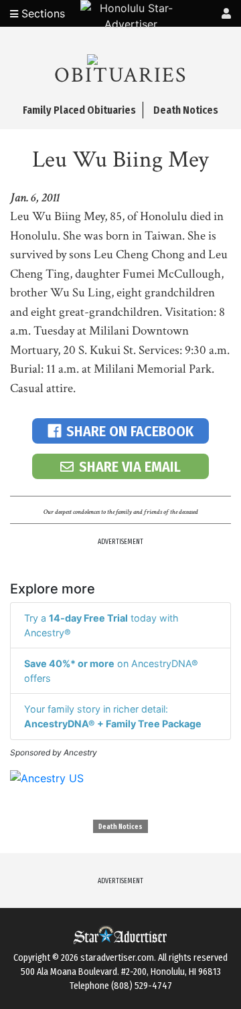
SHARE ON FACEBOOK (129, 431)
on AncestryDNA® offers (111, 671)
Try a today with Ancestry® (101, 625)
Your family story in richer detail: (113, 716)
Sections (41, 13)
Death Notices (120, 827)
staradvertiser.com (117, 958)
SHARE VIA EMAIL (130, 467)
